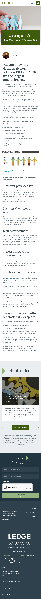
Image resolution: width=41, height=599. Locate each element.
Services (5, 519)
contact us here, (31, 350)
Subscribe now (20, 494)
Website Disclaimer (30, 512)
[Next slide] (36, 428)
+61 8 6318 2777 (31, 556)
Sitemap (34, 516)
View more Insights (20, 427)
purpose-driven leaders (11, 278)
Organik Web (12, 595)
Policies (34, 508)
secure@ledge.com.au (14, 581)
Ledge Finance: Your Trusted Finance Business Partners (9, 513)
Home (4, 508)
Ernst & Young (16, 290)
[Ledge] (8, 3)
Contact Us (6, 523)
